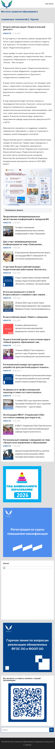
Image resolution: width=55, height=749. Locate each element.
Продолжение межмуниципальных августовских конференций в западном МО (26, 218)
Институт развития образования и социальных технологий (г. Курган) (19, 15)
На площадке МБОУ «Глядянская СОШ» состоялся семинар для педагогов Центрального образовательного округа (24, 417)
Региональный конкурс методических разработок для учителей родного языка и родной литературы (25, 367)
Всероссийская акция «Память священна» (25, 317)
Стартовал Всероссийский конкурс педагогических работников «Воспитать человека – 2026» (24, 269)
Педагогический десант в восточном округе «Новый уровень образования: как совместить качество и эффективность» (26, 342)
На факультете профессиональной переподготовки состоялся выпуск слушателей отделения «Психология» (23, 392)
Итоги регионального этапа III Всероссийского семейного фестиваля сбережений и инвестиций (24, 295)
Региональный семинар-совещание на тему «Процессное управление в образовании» (26, 441)
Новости (7, 33)
